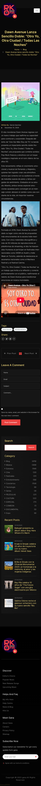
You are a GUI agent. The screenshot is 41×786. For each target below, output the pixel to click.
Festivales (10, 476)
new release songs (11, 683)
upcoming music (10, 687)
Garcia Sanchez (15, 125)
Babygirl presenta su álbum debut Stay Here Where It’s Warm (25, 530)
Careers (6, 727)
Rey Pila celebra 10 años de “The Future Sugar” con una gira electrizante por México (25, 586)
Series (8, 491)
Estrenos (9, 469)
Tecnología (10, 487)
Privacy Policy (8, 730)
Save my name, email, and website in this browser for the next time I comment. (20, 413)
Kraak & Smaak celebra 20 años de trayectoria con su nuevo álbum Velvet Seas (25, 547)
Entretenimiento (12, 480)
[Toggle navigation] (37, 10)
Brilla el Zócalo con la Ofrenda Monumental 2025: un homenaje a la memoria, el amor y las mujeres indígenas (25, 567)
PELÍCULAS (11, 494)
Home (16, 49)
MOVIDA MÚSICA (20, 329)
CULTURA (10, 498)
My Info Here (8, 699)
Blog (25, 49)
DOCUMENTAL (12, 509)
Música (9, 465)
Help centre (8, 703)
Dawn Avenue (7, 329)
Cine (8, 472)
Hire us (6, 710)
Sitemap (6, 734)
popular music (8, 680)
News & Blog (8, 707)
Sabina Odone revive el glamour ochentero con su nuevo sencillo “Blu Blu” (25, 604)
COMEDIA (10, 506)
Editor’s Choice (9, 676)
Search (9, 441)
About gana (7, 723)
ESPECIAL (10, 502)
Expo (8, 513)
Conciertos (10, 483)
